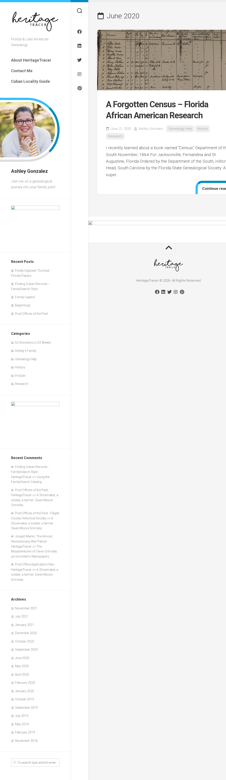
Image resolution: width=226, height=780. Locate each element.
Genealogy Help (26, 359)
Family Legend (25, 297)
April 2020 (22, 674)
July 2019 (21, 716)
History (20, 367)
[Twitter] (79, 60)
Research (21, 384)
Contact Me (21, 70)
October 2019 (24, 699)
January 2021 (24, 625)
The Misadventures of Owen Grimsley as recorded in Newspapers (34, 551)
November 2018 (26, 740)
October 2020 (24, 641)
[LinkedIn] (79, 46)
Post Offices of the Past (31, 313)
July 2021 (21, 616)
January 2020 (24, 691)
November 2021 (26, 608)
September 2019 (26, 707)
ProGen (20, 375)
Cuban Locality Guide (30, 81)
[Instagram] (79, 74)
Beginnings (22, 305)
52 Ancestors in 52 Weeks (33, 342)
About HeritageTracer (31, 60)
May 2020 (22, 666)
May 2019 (22, 724)
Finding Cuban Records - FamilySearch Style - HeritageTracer (30, 472)
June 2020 (22, 658)
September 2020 (26, 649)
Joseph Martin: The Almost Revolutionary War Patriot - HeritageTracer (31, 541)
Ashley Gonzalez (151, 129)
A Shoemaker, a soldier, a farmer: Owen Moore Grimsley (34, 500)
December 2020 (26, 633)
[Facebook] (79, 32)
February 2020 (25, 682)
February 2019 (25, 732)
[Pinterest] (79, 88)
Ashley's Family (25, 350)
